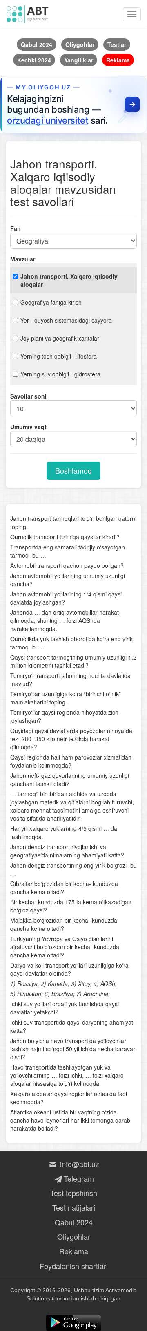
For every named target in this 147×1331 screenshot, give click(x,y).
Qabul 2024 (74, 1222)
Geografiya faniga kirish (51, 302)
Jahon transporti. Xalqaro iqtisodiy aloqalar (69, 280)
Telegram (79, 1178)
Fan (15, 228)
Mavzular (22, 259)
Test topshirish (73, 1192)
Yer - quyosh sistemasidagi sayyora (66, 320)
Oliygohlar (73, 1236)
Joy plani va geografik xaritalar (59, 338)
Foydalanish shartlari (74, 1265)
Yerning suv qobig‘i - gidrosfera (60, 374)
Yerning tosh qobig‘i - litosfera (58, 356)
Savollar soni (28, 396)
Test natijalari (73, 1207)
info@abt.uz (78, 1163)
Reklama (73, 1251)
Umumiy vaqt (28, 427)
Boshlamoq (73, 470)
